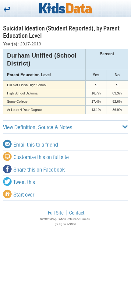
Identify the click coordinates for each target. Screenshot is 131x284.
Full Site (56, 212)
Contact (76, 212)
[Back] (7, 9)
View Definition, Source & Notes (37, 127)
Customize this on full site (41, 157)
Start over (23, 194)
